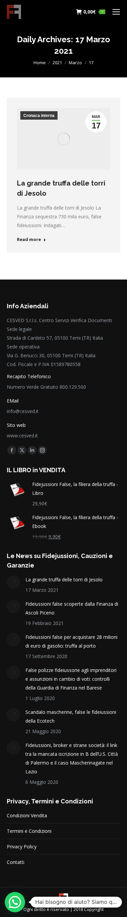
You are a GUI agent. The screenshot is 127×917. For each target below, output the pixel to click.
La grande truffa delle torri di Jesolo (64, 579)
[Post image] (13, 582)
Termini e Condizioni (29, 831)
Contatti (15, 862)
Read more (29, 239)
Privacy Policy (22, 846)
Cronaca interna (39, 115)
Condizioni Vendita (27, 815)
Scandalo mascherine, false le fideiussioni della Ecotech (70, 716)
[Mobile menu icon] (116, 12)
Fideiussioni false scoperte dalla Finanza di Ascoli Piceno (71, 608)
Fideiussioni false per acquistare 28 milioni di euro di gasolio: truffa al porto (71, 641)
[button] (15, 902)
